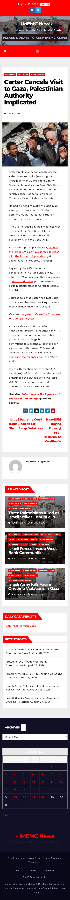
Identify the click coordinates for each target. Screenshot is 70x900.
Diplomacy (10, 75)
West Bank (44, 544)
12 (24, 781)
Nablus (33, 539)
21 (43, 789)
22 (52, 789)
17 (5, 789)
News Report (37, 75)
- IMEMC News (35, 24)
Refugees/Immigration (20, 509)
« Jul (5, 815)
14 (43, 781)
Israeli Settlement (50, 535)
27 (33, 797)
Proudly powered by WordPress (24, 858)
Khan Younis (15, 504)
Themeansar (34, 862)
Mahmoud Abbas (22, 281)
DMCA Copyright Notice (35, 877)
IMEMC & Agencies (39, 461)
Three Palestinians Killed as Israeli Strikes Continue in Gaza (33, 517)
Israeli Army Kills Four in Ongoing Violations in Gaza (33, 586)
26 (24, 797)
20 (33, 789)
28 (43, 797)
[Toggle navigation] (37, 51)
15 (52, 781)
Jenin (11, 539)
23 (61, 789)
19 (24, 789)
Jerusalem (22, 539)
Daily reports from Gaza (21, 625)
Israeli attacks (46, 499)
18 (15, 789)
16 (61, 781)
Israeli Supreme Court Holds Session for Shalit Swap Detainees (26, 424)
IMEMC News (37, 523)
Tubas (33, 544)
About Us (21, 870)
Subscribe (49, 870)
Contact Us (35, 870)
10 (5, 781)
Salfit (24, 544)
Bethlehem (14, 535)
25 (15, 797)
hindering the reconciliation (26, 356)
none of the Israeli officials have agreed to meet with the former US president (34, 252)
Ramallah (14, 544)
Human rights (29, 499)
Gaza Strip (23, 75)
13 (33, 781)
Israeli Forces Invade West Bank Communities (32, 550)
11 (15, 781)
